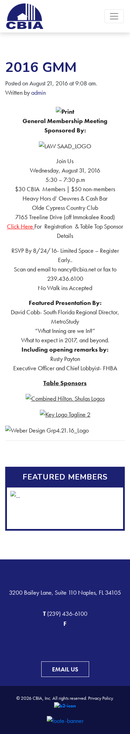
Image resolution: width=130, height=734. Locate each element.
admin (38, 92)
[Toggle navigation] (114, 16)
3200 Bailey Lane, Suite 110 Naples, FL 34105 (65, 592)
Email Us (65, 669)
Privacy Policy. (101, 698)
